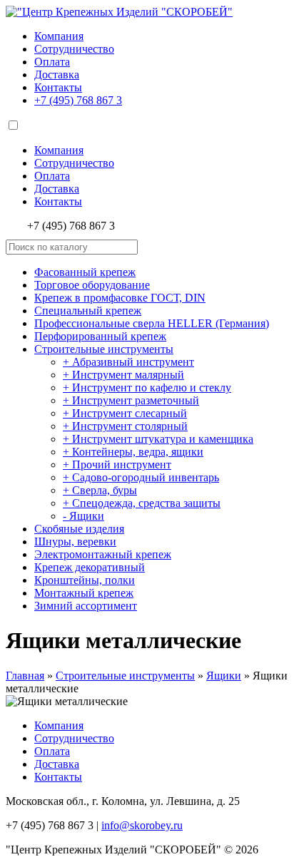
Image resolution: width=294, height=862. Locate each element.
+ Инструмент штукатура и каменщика (158, 439)
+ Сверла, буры (100, 490)
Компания (58, 36)
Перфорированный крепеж (100, 336)
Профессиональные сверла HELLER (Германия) (151, 323)
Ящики (223, 675)
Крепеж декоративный (89, 567)
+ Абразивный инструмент (128, 362)
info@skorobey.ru (142, 825)
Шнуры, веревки (75, 541)
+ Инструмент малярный (123, 375)
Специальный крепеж (87, 310)
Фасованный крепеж (85, 272)
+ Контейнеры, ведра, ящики (133, 452)
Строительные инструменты (103, 349)
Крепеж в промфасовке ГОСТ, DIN (120, 298)
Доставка (56, 74)
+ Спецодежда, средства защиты (141, 503)
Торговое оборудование (92, 285)
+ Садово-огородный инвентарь (141, 477)
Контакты (58, 87)
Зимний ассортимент (85, 606)
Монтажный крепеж (83, 593)
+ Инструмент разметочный (131, 400)
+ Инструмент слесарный (125, 413)
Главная (25, 675)
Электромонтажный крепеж (102, 554)
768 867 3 (78, 100)
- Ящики (83, 516)
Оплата (52, 62)
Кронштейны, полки (84, 580)
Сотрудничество (74, 49)
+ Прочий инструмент (117, 464)
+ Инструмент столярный (125, 426)
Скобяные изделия (79, 529)
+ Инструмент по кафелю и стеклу (147, 387)
